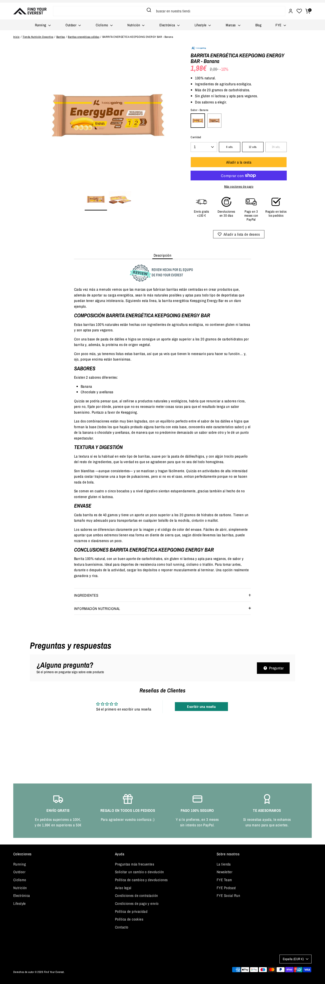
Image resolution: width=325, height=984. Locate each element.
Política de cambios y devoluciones (141, 879)
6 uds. (229, 147)
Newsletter (224, 871)
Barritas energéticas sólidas (83, 37)
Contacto (121, 927)
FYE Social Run (228, 895)
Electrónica (167, 25)
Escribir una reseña (201, 706)
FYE (279, 25)
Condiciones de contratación (136, 895)
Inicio (16, 37)
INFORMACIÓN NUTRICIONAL (97, 608)
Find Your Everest (54, 972)
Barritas (60, 37)
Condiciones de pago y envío (137, 903)
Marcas (231, 25)
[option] (108, 117)
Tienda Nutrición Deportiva (38, 37)
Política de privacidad (131, 911)
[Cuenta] (290, 11)
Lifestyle (201, 25)
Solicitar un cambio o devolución (139, 871)
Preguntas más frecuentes (134, 864)
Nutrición (134, 25)
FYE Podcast (226, 887)
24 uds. (276, 147)
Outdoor (71, 25)
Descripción (163, 255)
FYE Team (224, 879)
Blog (258, 25)
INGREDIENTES (86, 595)
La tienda (224, 864)
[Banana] (198, 120)
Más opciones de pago (239, 186)
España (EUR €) (293, 959)
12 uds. (253, 147)
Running (41, 25)
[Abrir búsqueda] (149, 10)
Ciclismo (102, 25)
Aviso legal (123, 887)
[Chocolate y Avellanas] (214, 120)
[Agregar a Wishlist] (238, 234)
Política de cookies (129, 919)
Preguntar (276, 668)
